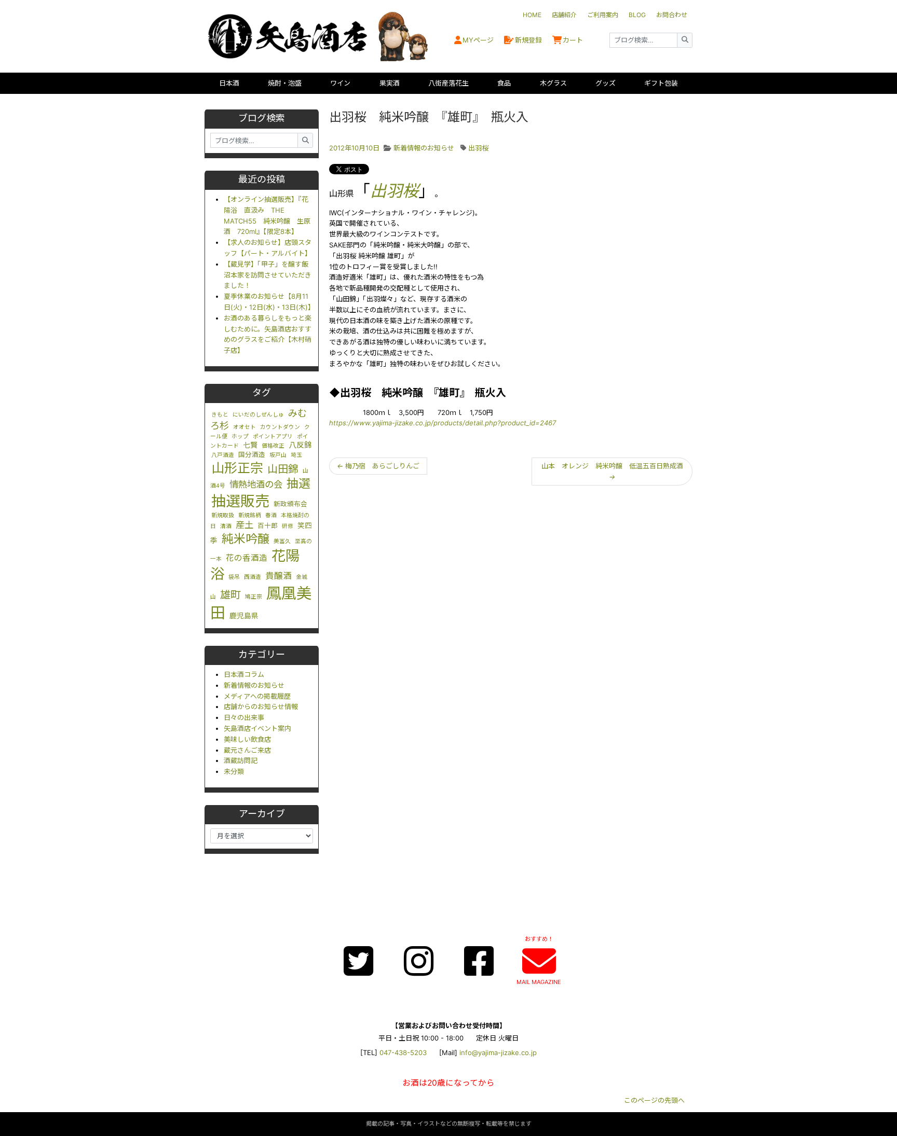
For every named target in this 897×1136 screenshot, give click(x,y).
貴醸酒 (278, 576)
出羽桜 (478, 148)
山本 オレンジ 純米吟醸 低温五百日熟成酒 (612, 471)
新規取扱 (222, 515)
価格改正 (273, 445)
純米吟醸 (245, 539)
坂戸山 (278, 455)
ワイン (340, 83)
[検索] (684, 40)
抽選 (298, 483)
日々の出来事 (244, 717)
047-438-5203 (403, 1052)
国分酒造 (251, 455)
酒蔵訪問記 (240, 760)
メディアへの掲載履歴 (257, 696)
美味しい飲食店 (247, 739)
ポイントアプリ (273, 436)
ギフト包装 (661, 83)
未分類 (234, 771)
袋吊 (234, 577)
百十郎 (267, 526)
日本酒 (229, 83)
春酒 (271, 515)
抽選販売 (240, 501)
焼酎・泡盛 (285, 83)
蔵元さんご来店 (247, 750)
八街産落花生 (448, 83)
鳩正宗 (253, 596)
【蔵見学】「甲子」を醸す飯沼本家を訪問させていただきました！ (267, 275)
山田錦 (282, 469)
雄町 (230, 594)
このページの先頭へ (654, 1100)
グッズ (605, 83)
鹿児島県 (244, 616)
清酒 (226, 526)
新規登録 (528, 40)
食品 (504, 83)
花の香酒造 (246, 558)
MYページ (478, 40)
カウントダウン (280, 427)
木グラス (553, 83)
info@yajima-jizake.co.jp (498, 1052)
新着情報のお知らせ (254, 685)
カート (573, 40)
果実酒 (389, 83)
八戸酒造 (222, 455)
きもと (219, 414)
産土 (244, 524)
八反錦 (300, 445)
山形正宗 (237, 468)
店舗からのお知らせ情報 (261, 706)
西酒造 (252, 577)
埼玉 (296, 455)
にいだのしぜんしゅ (258, 414)
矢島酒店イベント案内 (257, 728)
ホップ (240, 436)
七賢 (250, 445)
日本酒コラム (244, 674)
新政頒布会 (290, 504)
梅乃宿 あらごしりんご (378, 466)
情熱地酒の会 (255, 484)
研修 (287, 526)
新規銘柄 (249, 515)
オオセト (244, 427)
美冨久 (282, 541)
